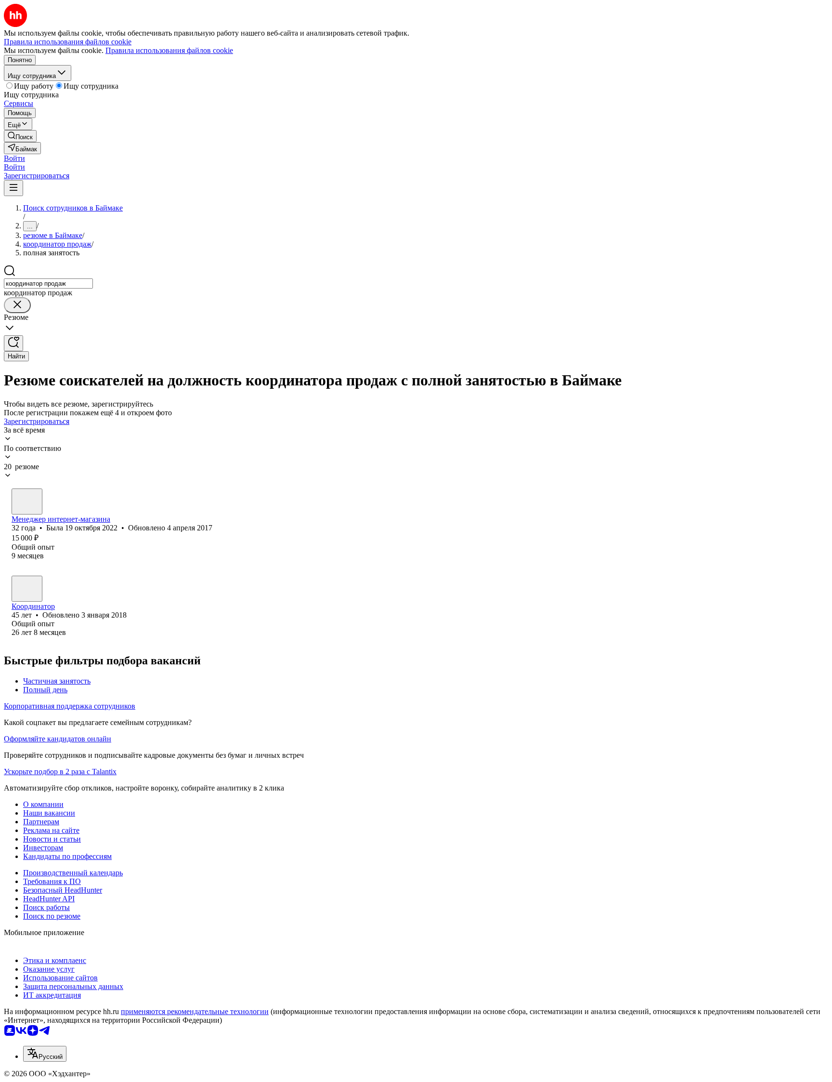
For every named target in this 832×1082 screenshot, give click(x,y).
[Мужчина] (27, 589)
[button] (14, 158)
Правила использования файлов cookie (169, 50)
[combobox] (48, 283)
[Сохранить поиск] (13, 343)
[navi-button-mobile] (13, 188)
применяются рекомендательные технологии (195, 1011)
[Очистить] (17, 305)
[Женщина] (27, 501)
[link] (20, 136)
